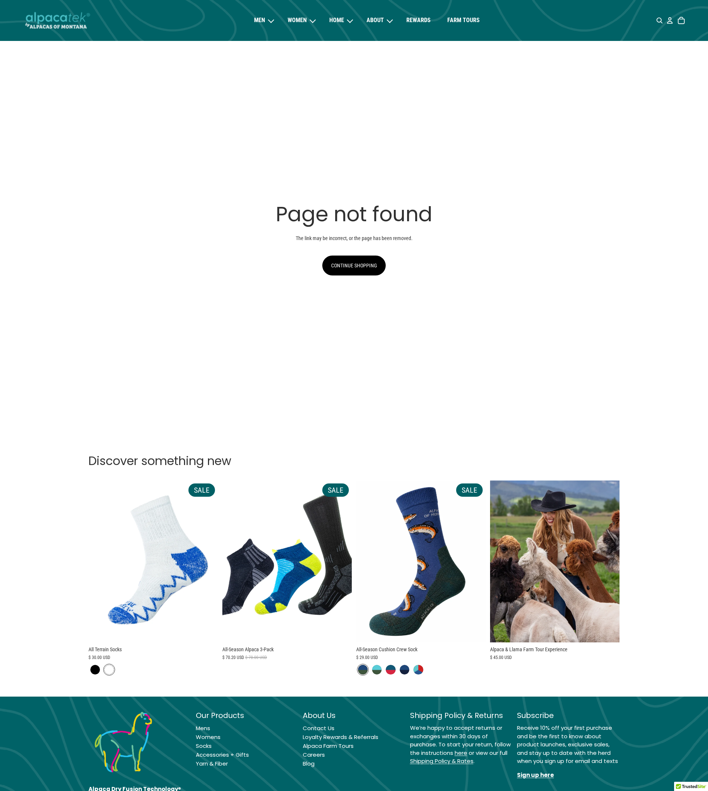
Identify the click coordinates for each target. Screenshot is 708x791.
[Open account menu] (670, 21)
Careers (314, 755)
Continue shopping (354, 265)
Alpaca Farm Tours (328, 746)
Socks (204, 746)
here (461, 753)
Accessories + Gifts (222, 755)
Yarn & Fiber (212, 763)
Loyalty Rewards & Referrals (340, 737)
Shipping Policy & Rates (441, 761)
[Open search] (659, 21)
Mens (203, 728)
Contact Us (318, 728)
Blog (309, 763)
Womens (208, 737)
